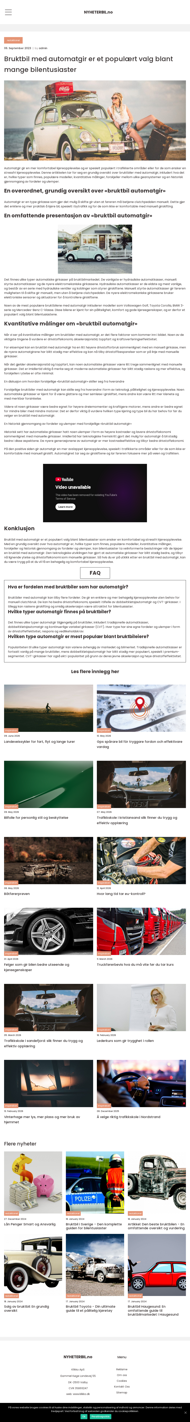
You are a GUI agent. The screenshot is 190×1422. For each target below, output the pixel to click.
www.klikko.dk (81, 1394)
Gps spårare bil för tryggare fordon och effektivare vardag (139, 744)
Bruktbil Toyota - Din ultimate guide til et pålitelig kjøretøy (90, 1308)
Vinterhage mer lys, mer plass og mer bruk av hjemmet (42, 1120)
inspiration (11, 730)
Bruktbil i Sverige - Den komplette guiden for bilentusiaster (94, 1226)
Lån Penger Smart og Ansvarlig (29, 1224)
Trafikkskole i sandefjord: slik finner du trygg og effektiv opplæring (43, 1043)
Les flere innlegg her (95, 671)
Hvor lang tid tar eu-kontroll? (121, 893)
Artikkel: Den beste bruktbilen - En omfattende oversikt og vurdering (156, 1226)
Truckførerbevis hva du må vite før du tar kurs (135, 964)
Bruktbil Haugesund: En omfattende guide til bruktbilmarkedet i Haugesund (153, 1311)
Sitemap (121, 1392)
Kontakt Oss (122, 1386)
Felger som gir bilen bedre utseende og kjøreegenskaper (36, 967)
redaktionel (13, 40)
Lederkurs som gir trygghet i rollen (125, 1040)
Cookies (122, 1381)
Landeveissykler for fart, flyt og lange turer (39, 741)
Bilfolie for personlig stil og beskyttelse (36, 817)
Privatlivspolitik (100, 1416)
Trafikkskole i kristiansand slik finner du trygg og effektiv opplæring (137, 820)
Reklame (121, 1369)
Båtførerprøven (17, 893)
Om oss (122, 1375)
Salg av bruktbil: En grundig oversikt (26, 1308)
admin (43, 48)
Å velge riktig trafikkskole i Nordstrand (128, 1117)
